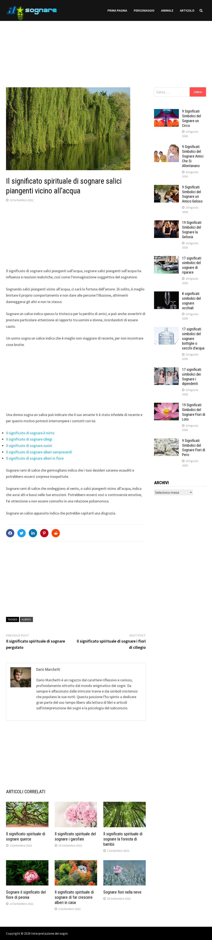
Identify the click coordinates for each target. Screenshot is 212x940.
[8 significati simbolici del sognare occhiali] (166, 294)
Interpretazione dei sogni (49, 933)
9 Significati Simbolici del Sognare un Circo (191, 118)
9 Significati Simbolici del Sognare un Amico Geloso (192, 194)
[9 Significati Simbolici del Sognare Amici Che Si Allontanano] (166, 147)
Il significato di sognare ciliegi (29, 439)
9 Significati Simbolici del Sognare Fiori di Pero (193, 447)
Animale (167, 10)
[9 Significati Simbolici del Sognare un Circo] (166, 111)
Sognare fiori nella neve (122, 892)
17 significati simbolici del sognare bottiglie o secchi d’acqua (193, 338)
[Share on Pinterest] (44, 533)
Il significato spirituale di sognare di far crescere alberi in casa (74, 897)
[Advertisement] (106, 50)
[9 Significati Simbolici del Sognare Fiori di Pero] (166, 441)
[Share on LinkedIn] (33, 533)
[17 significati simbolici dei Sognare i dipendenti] (166, 370)
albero (26, 619)
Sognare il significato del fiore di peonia (26, 895)
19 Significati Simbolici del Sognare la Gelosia (191, 229)
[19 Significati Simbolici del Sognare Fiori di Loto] (166, 405)
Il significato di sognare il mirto (30, 433)
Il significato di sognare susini (29, 445)
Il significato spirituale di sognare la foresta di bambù (122, 839)
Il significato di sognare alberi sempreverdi (39, 452)
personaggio (144, 10)
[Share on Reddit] (56, 533)
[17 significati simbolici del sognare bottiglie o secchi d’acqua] (166, 329)
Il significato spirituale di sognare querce (25, 836)
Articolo (187, 10)
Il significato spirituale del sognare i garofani (75, 836)
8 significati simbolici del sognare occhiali (191, 300)
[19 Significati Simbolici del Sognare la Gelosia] (166, 223)
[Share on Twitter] (21, 533)
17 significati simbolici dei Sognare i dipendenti (191, 376)
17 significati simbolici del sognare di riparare (191, 265)
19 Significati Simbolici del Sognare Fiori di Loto (193, 412)
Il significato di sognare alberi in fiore (35, 458)
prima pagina (117, 10)
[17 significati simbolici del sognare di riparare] (166, 258)
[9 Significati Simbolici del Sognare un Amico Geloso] (166, 187)
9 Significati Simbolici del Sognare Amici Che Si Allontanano (193, 156)
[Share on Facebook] (10, 533)
